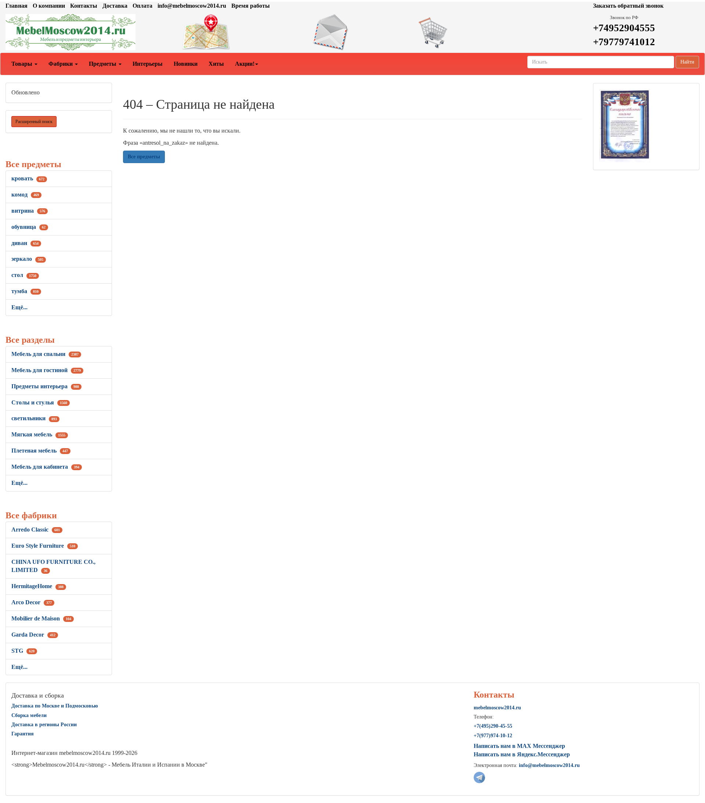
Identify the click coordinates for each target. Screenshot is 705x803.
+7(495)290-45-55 (493, 726)
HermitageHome (37, 586)
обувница (28, 227)
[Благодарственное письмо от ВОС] (625, 125)
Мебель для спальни (45, 354)
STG (23, 651)
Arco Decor (31, 602)
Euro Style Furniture (43, 546)
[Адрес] (235, 32)
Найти (687, 62)
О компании (49, 6)
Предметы (103, 64)
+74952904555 (624, 27)
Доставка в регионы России (44, 724)
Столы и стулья (39, 402)
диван (25, 243)
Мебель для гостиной (46, 370)
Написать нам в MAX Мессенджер (519, 746)
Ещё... (19, 307)
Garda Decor (33, 634)
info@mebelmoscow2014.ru (192, 6)
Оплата (142, 6)
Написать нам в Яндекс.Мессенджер (522, 754)
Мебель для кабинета (45, 467)
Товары (22, 64)
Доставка (114, 6)
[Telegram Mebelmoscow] (479, 777)
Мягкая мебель (38, 434)
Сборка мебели (29, 715)
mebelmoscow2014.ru (497, 707)
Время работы (250, 6)
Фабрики (61, 64)
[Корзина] (470, 32)
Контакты (83, 6)
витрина (28, 211)
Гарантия (22, 734)
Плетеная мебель (39, 450)
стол (23, 275)
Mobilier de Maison (41, 618)
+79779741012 (624, 41)
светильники (34, 418)
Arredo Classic (35, 529)
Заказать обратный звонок (628, 6)
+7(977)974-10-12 (493, 735)
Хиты (216, 64)
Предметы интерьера (45, 386)
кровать (27, 178)
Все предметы (144, 156)
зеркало (27, 259)
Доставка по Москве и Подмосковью (54, 706)
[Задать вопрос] (352, 32)
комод (25, 194)
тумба (25, 291)
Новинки (186, 64)
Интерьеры (148, 64)
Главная (17, 6)
